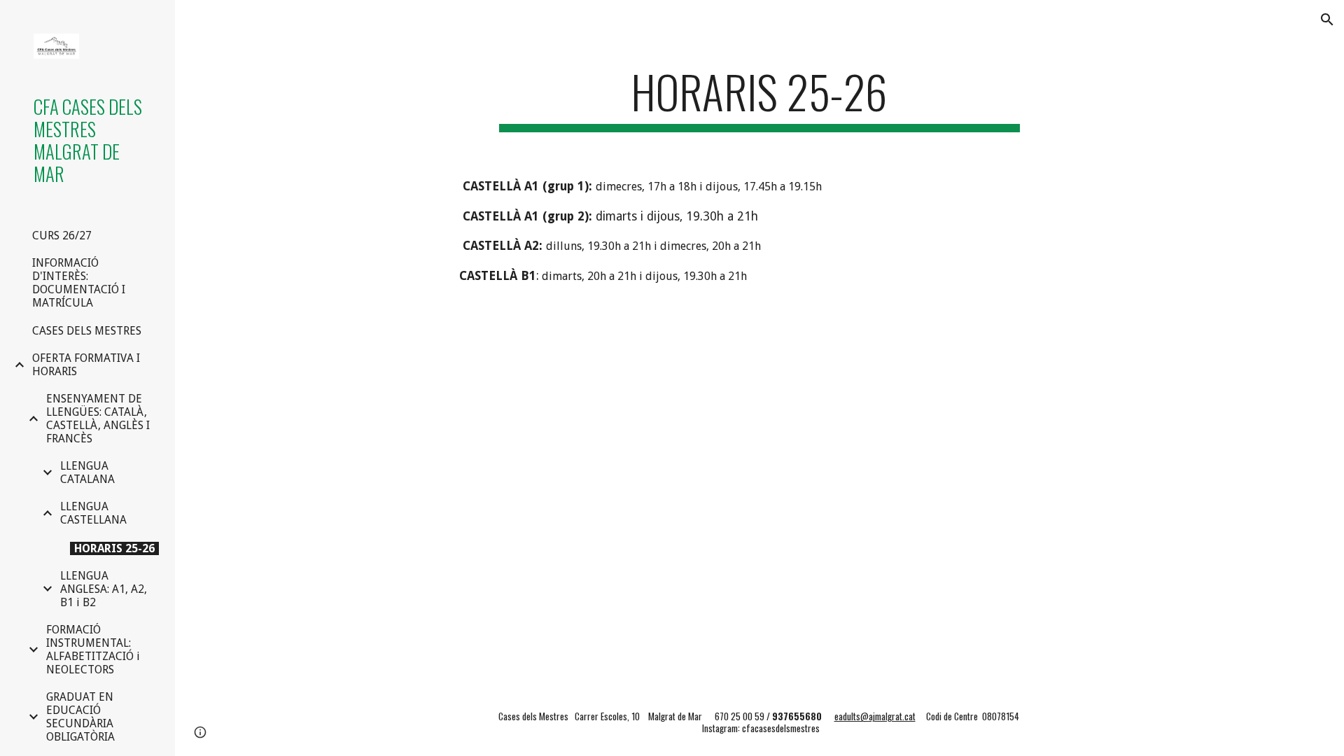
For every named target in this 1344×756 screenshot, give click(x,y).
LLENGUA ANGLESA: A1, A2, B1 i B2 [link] (103, 589)
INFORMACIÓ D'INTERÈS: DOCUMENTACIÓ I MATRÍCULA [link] (78, 282)
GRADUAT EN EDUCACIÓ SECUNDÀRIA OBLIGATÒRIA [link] (80, 716)
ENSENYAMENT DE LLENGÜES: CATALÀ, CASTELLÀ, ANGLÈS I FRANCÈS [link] (98, 418)
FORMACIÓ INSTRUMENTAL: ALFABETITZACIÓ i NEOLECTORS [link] (93, 649)
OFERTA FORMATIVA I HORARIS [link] (86, 364)
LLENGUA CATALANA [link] (87, 472)
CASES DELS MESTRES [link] (86, 330)
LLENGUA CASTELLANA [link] (93, 513)
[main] (759, 98)
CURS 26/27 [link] (62, 235)
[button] (1327, 19)
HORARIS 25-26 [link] (114, 548)
